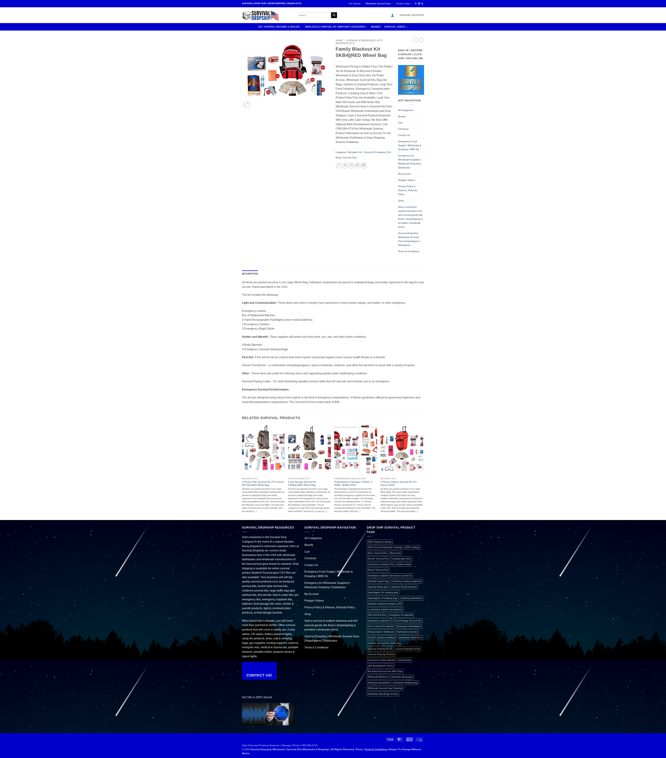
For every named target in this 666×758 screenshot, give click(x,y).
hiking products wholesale (381, 632)
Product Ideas (403, 3)
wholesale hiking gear (402, 677)
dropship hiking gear (378, 587)
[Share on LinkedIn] (364, 165)
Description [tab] (250, 273)
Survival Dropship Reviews (381, 654)
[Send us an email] (419, 3)
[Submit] (334, 15)
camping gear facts (401, 558)
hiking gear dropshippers (409, 626)
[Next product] (415, 39)
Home (339, 40)
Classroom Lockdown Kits (381, 564)
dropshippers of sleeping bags (383, 598)
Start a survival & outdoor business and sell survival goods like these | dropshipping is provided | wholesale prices (410, 217)
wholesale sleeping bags (406, 682)
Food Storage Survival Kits (408, 620)
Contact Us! (259, 675)
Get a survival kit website (380, 626)
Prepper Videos (406, 180)
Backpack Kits (345, 43)
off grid (371, 637)
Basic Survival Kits (377, 553)
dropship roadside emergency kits (385, 603)
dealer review (404, 564)
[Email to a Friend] (351, 165)
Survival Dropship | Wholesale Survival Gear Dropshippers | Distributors (409, 239)
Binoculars (395, 553)
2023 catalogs (412, 547)
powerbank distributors (410, 637)
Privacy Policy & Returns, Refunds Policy (407, 190)
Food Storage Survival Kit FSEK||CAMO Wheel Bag (302, 483)
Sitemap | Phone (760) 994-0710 (299, 745)
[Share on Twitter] (345, 165)
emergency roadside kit (379, 620)
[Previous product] (421, 39)
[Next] (423, 472)
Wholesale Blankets (378, 677)
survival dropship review (408, 649)
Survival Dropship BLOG (380, 649)
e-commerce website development (385, 609)
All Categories (405, 110)
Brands (376, 26)
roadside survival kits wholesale (384, 643)
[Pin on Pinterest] (357, 165)
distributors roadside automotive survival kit (390, 575)
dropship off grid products (404, 587)
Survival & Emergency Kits (364, 40)
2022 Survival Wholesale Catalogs (385, 547)
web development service (380, 665)
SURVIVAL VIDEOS (394, 26)
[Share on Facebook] (339, 165)
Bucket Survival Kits (378, 558)
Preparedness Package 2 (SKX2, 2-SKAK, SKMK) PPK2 (353, 483)
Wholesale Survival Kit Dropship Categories (335, 26)
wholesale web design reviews (383, 694)
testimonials (405, 660)
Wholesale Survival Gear (378, 3)
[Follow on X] (416, 3)
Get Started (354, 3)
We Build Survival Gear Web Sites (385, 671)
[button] (392, 15)
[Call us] (422, 3)
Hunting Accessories (407, 632)
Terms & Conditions (408, 251)
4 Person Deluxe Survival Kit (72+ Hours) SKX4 (399, 483)
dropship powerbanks (411, 598)
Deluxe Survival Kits (378, 570)
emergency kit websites (401, 615)
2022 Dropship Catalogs (380, 541)
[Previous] (242, 472)
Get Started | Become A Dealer (278, 26)
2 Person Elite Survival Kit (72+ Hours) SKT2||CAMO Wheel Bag (263, 483)
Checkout (403, 128)
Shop (401, 200)
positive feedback (387, 637)
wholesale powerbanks (379, 682)
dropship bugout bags (378, 581)
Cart (400, 122)
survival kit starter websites (381, 660)
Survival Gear (350, 157)
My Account (404, 173)
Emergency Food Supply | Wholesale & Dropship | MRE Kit (409, 145)
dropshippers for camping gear (383, 592)
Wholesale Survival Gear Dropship (385, 688)
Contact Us (404, 135)
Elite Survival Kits (377, 615)
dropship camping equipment (407, 581)
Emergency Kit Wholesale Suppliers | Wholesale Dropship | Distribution (410, 161)
